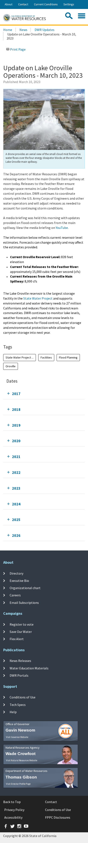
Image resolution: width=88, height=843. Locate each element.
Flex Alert (17, 639)
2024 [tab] (16, 504)
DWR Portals (19, 675)
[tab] (44, 393)
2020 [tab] (16, 440)
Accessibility (13, 817)
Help (13, 712)
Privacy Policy (14, 810)
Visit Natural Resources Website (21, 760)
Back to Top (12, 802)
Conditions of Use (22, 697)
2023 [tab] (16, 488)
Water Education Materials (29, 668)
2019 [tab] (16, 425)
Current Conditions (46, 4)
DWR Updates (44, 30)
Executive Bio (19, 580)
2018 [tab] (16, 409)
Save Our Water (21, 631)
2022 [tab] (16, 472)
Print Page (17, 49)
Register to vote (22, 624)
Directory (16, 573)
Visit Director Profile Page (18, 783)
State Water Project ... (20, 357)
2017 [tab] (16, 393)
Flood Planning (68, 357)
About (8, 4)
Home (7, 30)
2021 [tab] (16, 456)
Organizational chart (25, 588)
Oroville (11, 366)
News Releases (20, 661)
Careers (15, 595)
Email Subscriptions (24, 602)
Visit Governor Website (17, 737)
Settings (68, 4)
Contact (23, 4)
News (23, 30)
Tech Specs (18, 704)
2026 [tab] (16, 535)
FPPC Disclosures (57, 817)
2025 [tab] (16, 519)
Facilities (46, 357)
